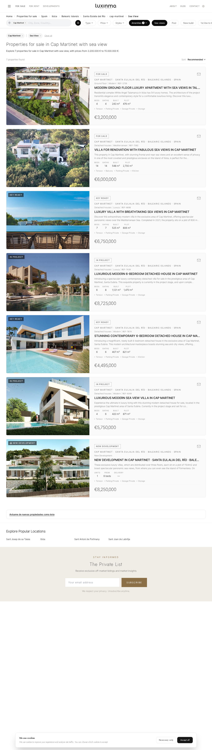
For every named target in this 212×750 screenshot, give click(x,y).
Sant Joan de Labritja (119, 539)
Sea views (159, 23)
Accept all (185, 740)
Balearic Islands (70, 16)
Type (87, 23)
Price (103, 23)
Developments (51, 6)
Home (9, 16)
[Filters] (78, 23)
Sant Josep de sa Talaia (18, 539)
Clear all (48, 35)
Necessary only (166, 740)
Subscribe (134, 582)
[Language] (203, 6)
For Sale (20, 6)
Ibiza (54, 16)
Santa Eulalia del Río (94, 16)
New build (188, 23)
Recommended (195, 59)
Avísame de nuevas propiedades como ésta (31, 514)
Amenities (138, 22)
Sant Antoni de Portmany (87, 539)
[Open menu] (9, 6)
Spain (44, 16)
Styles (118, 23)
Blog (183, 6)
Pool (174, 23)
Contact (195, 6)
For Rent (34, 6)
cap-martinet (117, 16)
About (173, 6)
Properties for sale (27, 16)
